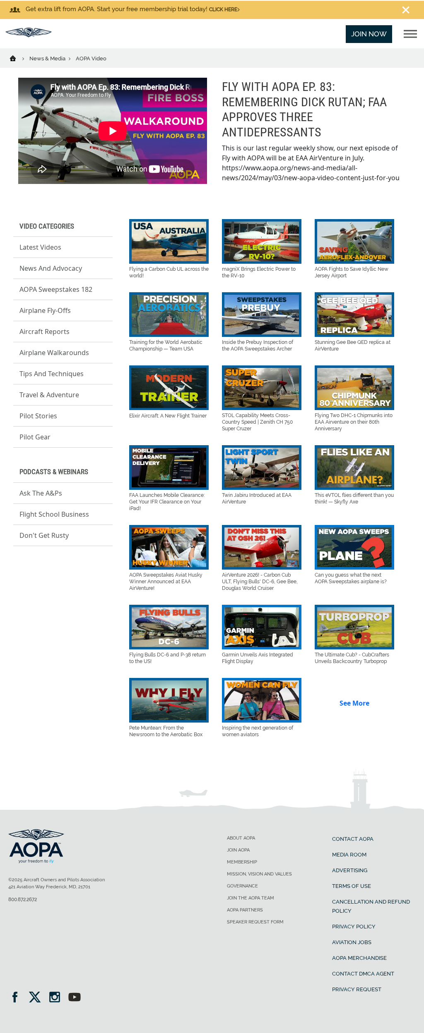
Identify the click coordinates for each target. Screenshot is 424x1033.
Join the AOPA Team (250, 898)
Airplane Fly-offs (45, 310)
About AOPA (241, 838)
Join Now (369, 34)
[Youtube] (74, 998)
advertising (349, 870)
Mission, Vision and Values (259, 874)
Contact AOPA (352, 839)
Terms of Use (351, 886)
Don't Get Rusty (44, 535)
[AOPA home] (28, 35)
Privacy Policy (354, 926)
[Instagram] (57, 998)
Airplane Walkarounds (54, 352)
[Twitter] (37, 998)
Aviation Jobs (351, 942)
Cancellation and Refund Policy (371, 906)
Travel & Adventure (49, 394)
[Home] (18, 58)
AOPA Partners (245, 910)
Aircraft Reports (44, 331)
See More (354, 703)
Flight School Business (54, 514)
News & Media (48, 58)
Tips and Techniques (51, 373)
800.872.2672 (22, 899)
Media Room (349, 855)
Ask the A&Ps (40, 493)
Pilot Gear (35, 436)
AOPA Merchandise (359, 958)
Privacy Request (356, 989)
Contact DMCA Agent (363, 974)
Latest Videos (40, 247)
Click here (223, 9)
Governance (242, 886)
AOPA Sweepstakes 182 (55, 289)
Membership (242, 862)
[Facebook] (17, 998)
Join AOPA (238, 850)
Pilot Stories (38, 415)
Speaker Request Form (255, 922)
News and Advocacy (50, 268)
